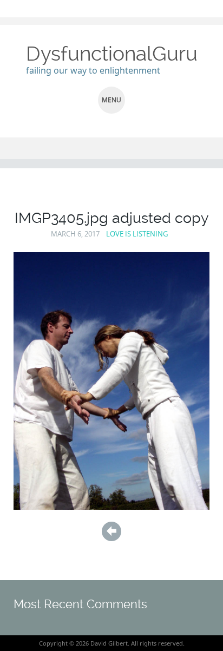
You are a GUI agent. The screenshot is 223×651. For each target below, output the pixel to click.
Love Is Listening (137, 234)
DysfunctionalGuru (112, 53)
